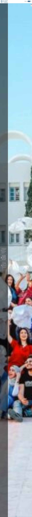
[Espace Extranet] (29, 1)
